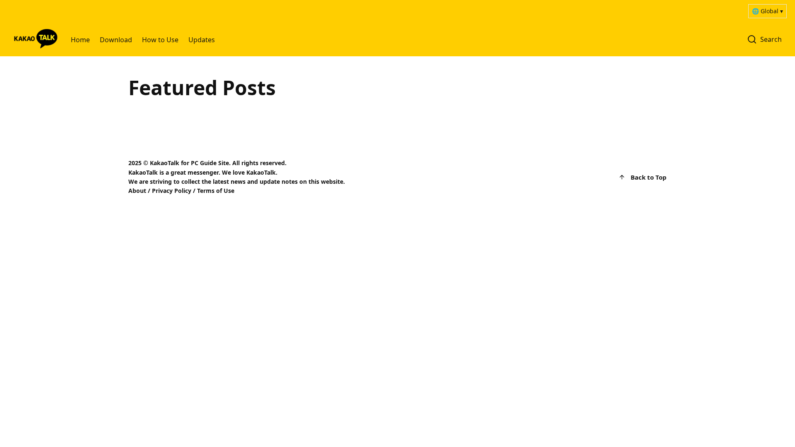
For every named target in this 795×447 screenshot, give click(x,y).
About (137, 191)
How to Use (160, 39)
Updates (201, 39)
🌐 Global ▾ (767, 11)
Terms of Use (215, 191)
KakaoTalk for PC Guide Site (189, 163)
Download (116, 39)
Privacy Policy (171, 191)
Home (80, 39)
